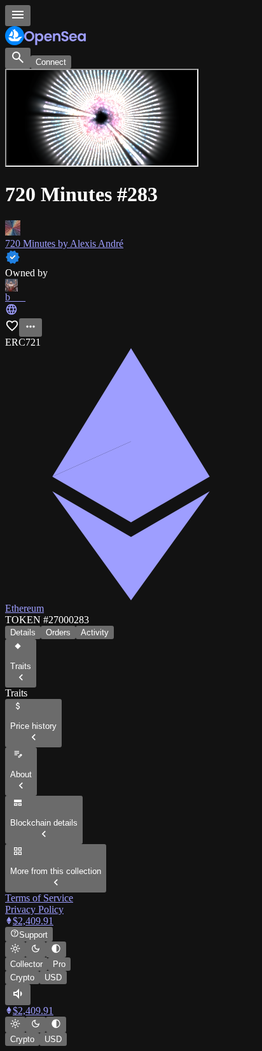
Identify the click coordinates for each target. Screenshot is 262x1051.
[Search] (18, 58)
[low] (18, 994)
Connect (51, 62)
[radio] (15, 949)
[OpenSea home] (131, 37)
